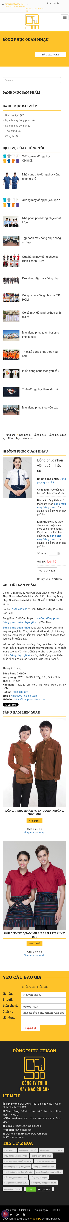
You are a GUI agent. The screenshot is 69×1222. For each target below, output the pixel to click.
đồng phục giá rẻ (20, 655)
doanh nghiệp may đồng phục (17, 1166)
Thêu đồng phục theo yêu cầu (40, 389)
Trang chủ (10, 434)
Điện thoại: (10, 1005)
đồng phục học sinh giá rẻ (51, 1150)
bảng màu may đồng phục (51, 505)
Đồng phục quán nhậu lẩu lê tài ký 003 (34, 935)
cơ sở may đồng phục (45, 1161)
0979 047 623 (47, 570)
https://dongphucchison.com (29, 699)
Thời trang (11, 131)
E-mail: (8, 999)
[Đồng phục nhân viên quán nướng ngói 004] (34, 762)
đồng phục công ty (39, 1177)
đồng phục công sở (27, 1150)
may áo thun (9, 1150)
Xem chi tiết (34, 821)
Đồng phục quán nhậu (20, 438)
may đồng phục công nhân (15, 1155)
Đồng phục (39, 434)
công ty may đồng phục (44, 1166)
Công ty (9, 136)
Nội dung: (9, 1017)
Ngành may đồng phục (18, 120)
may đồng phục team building (48, 1171)
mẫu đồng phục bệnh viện (15, 1177)
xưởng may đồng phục (41, 1155)
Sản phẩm (25, 434)
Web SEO (35, 1218)
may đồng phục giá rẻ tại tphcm (17, 1161)
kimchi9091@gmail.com (24, 695)
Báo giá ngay (50, 54)
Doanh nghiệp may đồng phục (41, 278)
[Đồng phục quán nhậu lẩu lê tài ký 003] (34, 885)
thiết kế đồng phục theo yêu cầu (18, 1171)
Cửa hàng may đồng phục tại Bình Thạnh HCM (40, 259)
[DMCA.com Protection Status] (39, 1189)
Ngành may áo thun (16, 125)
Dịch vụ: (8, 1011)
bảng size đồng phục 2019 (15, 1182)
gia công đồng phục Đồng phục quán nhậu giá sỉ (31, 620)
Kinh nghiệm (12, 115)
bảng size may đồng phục (49, 537)
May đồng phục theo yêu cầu (40, 407)
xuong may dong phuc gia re (43, 1182)
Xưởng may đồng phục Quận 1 (41, 200)
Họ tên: (8, 993)
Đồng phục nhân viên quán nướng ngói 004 (34, 812)
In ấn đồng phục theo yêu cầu (40, 371)
